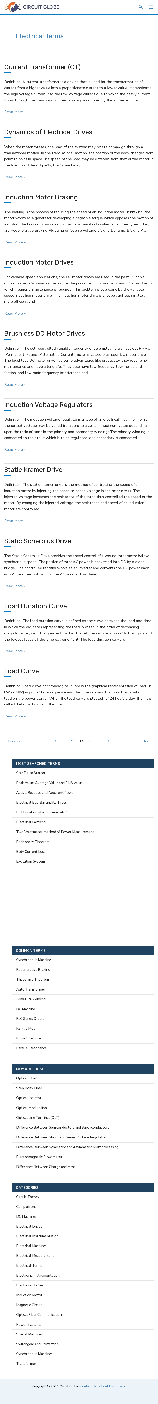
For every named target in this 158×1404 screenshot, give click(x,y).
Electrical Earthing (31, 822)
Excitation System (30, 861)
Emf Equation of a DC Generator (41, 812)
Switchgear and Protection (37, 1344)
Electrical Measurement (35, 1255)
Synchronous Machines (34, 1354)
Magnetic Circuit (29, 1305)
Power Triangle (28, 1038)
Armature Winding (31, 999)
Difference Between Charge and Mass (46, 1166)
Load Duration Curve (35, 606)
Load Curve (21, 671)
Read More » (15, 112)
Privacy (120, 1386)
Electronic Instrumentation (38, 1275)
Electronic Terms (29, 1285)
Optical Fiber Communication (39, 1314)
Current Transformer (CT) (42, 67)
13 (73, 741)
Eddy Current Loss (30, 851)
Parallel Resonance (31, 1048)
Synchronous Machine (33, 960)
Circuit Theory (27, 1197)
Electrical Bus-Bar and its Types (41, 802)
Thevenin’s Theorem (32, 979)
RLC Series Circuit (30, 1018)
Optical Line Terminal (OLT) (37, 1117)
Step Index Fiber (29, 1088)
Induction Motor (29, 1295)
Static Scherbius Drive (37, 541)
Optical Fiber (26, 1078)
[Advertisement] (83, 906)
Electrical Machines (31, 1246)
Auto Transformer (30, 989)
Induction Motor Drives (39, 262)
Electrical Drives (29, 1226)
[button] (141, 7)
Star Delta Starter (30, 773)
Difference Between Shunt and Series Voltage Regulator (61, 1137)
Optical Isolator (28, 1098)
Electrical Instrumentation (37, 1236)
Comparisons (26, 1206)
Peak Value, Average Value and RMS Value (49, 782)
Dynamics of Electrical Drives (48, 132)
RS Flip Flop (26, 1028)
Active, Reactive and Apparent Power (45, 792)
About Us (106, 1386)
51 (108, 741)
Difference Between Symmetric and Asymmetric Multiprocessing (67, 1147)
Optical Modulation (31, 1107)
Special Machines (29, 1334)
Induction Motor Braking (41, 197)
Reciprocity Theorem (32, 841)
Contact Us (88, 1386)
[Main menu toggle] (151, 7)
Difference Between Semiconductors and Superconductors (62, 1127)
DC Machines (26, 1216)
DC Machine (25, 1009)
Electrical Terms (29, 1265)
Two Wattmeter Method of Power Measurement (55, 832)
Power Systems (28, 1324)
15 (90, 741)
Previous (12, 741)
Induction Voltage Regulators (48, 405)
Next (148, 741)
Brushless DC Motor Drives (44, 333)
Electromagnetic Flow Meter (39, 1157)
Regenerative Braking (33, 969)
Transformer (26, 1363)
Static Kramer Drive (33, 470)
